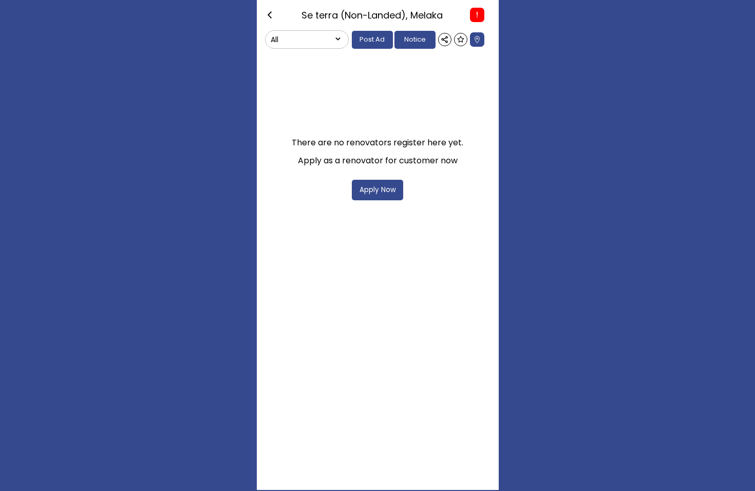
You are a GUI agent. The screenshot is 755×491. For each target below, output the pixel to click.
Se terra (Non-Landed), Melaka (372, 15)
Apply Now (378, 190)
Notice (415, 39)
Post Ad (372, 39)
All (274, 39)
